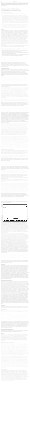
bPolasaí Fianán (16, 218)
